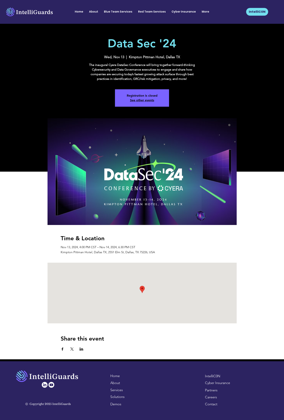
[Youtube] (51, 385)
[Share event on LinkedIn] (81, 349)
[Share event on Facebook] (62, 349)
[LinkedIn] (45, 385)
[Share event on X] (72, 349)
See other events (142, 100)
